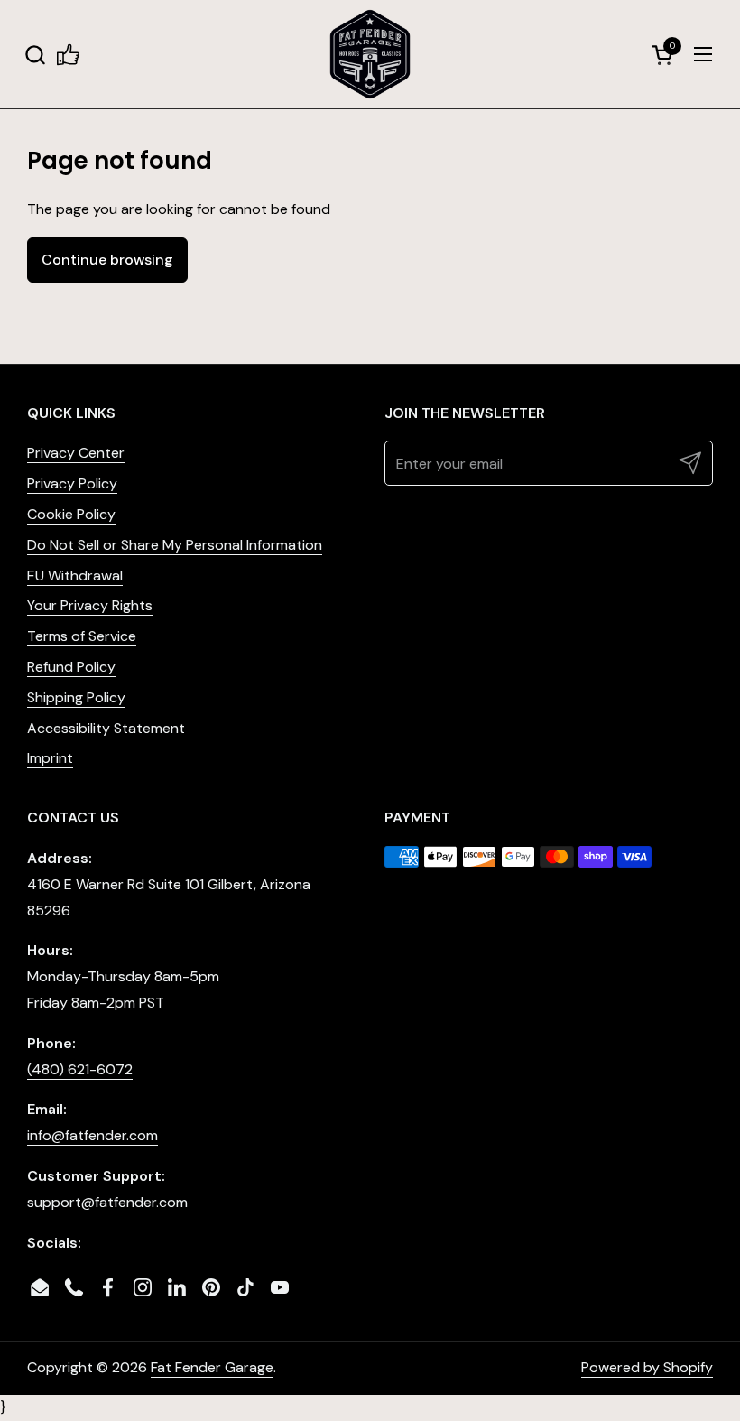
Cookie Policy (71, 514)
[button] (34, 54)
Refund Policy (71, 666)
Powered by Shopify (647, 1367)
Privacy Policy (72, 483)
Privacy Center (76, 452)
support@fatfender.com (107, 1202)
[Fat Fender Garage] (370, 54)
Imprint (50, 757)
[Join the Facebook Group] (68, 54)
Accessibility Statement (106, 728)
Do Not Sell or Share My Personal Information (174, 544)
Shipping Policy (76, 697)
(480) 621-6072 (80, 1069)
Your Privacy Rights (90, 605)
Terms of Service (81, 636)
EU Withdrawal (75, 575)
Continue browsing (107, 259)
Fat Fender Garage (212, 1367)
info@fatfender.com (92, 1135)
